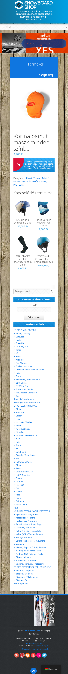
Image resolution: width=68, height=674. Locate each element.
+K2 (16, 507)
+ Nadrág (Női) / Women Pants (28, 554)
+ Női (16, 488)
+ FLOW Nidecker (22, 475)
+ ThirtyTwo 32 (21, 504)
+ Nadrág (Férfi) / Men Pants (27, 550)
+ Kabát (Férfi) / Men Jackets (27, 530)
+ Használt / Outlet (23, 422)
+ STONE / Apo (21, 386)
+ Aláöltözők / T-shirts (24, 517)
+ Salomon (19, 501)
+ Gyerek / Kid (21, 346)
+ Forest (18, 478)
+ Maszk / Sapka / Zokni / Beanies (30, 547)
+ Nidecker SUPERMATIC (25, 435)
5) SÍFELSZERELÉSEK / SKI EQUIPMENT (33, 567)
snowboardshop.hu (33, 643)
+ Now (17, 438)
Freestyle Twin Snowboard (27, 402)
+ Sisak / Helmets (22, 557)
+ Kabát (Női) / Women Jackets (28, 534)
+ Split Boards (21, 382)
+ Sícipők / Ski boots (23, 573)
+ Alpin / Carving (22, 333)
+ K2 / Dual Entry (22, 428)
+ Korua (17, 356)
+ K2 (16, 353)
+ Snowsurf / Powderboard (27, 379)
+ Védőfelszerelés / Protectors (29, 563)
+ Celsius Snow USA (23, 471)
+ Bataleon (19, 336)
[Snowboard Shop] (34, 5)
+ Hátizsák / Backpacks (24, 527)
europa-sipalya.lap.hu (39, 649)
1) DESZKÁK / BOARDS (25, 330)
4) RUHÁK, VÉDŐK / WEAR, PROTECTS (32, 511)
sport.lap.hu (24, 649)
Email (34, 305)
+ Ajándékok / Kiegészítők (26, 514)
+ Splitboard (20, 451)
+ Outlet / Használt (23, 366)
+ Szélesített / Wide (23, 389)
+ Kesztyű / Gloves (23, 537)
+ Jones (17, 349)
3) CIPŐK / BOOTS (23, 461)
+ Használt (19, 484)
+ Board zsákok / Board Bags (28, 524)
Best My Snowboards (24, 399)
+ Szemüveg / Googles (25, 560)
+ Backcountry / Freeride (25, 521)
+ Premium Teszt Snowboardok (29, 369)
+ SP (16, 448)
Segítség (46, 75)
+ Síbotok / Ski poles (24, 570)
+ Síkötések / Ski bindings (26, 577)
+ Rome (17, 376)
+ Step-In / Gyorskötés (25, 455)
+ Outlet (18, 491)
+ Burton (18, 340)
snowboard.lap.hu (41, 646)
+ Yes (16, 396)
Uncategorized (21, 583)
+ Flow (17, 419)
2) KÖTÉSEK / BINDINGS (25, 405)
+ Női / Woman (21, 363)
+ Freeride (19, 343)
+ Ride (17, 372)
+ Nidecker (19, 359)
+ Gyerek (18, 481)
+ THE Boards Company (25, 392)
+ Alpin (17, 409)
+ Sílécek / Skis (21, 580)
